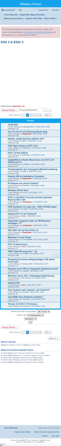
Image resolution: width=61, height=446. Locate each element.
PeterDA (26, 185)
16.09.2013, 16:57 (35, 171)
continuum (27, 202)
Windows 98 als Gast (18, 190)
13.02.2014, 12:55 (39, 148)
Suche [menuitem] (58, 23)
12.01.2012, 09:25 (38, 299)
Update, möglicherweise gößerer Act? (26, 139)
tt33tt (24, 171)
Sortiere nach (22, 315)
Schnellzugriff (9, 10)
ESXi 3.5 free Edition (18, 153)
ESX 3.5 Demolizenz (18, 244)
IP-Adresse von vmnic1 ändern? (23, 183)
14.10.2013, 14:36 (38, 164)
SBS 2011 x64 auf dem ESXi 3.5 (23, 230)
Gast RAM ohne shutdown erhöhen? (25, 297)
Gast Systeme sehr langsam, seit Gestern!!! (29, 290)
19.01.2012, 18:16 (37, 292)
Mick (24, 141)
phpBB (22, 440)
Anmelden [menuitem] (55, 10)
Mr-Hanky (26, 278)
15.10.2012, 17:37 (35, 192)
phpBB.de (41, 442)
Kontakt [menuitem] (45, 436)
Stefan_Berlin (28, 264)
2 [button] (30, 115)
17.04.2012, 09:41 (39, 278)
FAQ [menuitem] (20, 10)
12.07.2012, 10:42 (41, 239)
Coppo (25, 209)
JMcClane (26, 148)
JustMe (25, 253)
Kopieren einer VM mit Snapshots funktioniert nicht (33, 269)
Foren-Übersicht (11, 428)
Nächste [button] (50, 115)
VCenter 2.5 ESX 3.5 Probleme (22, 304)
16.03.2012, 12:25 (34, 285)
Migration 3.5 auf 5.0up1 (19, 237)
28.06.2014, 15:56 (40, 134)
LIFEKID (26, 164)
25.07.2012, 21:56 (40, 232)
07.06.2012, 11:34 (37, 253)
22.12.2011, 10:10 (38, 306)
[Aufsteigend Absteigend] (30, 318)
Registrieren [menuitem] (43, 10)
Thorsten (26, 299)
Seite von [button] (22, 115)
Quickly (25, 292)
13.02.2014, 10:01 (38, 155)
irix (23, 106)
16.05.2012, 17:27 (37, 271)
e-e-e (25, 192)
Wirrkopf (26, 155)
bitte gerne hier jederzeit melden (38, 32)
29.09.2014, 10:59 (43, 127)
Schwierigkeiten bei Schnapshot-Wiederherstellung (32, 169)
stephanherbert (28, 127)
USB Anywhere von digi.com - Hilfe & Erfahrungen (32, 207)
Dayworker (16, 106)
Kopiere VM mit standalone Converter (26, 176)
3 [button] (34, 115)
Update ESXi (14, 283)
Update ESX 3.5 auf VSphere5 (22, 214)
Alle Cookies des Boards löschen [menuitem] (46, 432)
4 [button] (37, 115)
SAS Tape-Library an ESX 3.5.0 (23, 146)
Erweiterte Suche (50, 110)
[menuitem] (22, 432)
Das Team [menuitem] (55, 436)
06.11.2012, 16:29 (37, 185)
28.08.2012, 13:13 (34, 216)
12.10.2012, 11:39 (40, 202)
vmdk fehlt (13, 124)
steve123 (26, 306)
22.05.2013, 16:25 (40, 178)
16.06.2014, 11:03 (35, 141)
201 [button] (46, 115)
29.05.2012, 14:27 (41, 264)
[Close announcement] (58, 29)
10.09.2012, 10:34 (36, 209)
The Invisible (27, 239)
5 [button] (40, 115)
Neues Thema (8, 110)
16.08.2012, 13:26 (40, 225)
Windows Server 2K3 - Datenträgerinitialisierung (31, 276)
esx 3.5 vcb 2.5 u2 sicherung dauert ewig (27, 132)
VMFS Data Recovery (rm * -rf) (22, 251)
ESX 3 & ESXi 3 (12, 42)
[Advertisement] (30, 74)
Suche (45, 110)
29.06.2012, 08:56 (34, 246)
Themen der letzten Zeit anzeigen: (24, 311)
